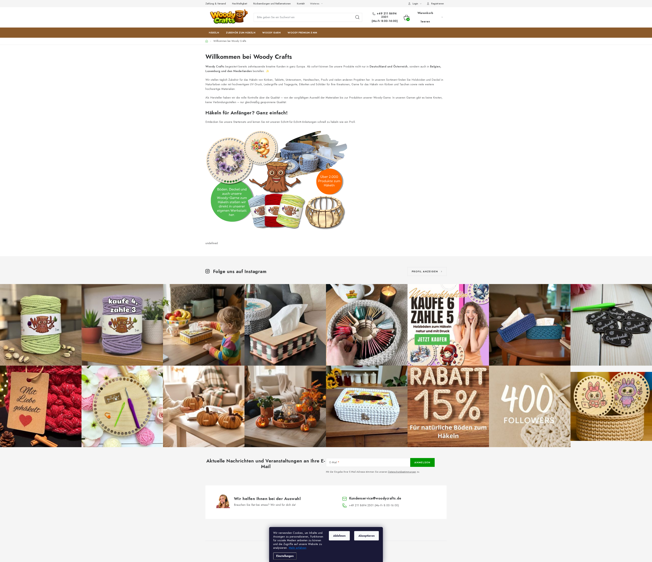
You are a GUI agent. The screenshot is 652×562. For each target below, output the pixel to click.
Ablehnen (339, 536)
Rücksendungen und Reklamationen (272, 3)
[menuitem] (213, 33)
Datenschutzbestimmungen (402, 471)
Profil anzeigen (425, 271)
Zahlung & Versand (215, 3)
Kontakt (301, 3)
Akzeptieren (366, 536)
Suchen (357, 17)
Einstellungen (285, 556)
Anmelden (422, 462)
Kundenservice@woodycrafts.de (375, 498)
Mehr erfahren (297, 548)
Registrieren (437, 3)
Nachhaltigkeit (239, 3)
